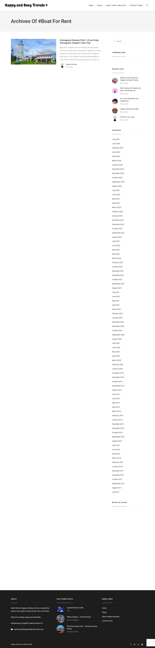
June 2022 (116, 245)
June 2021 (116, 296)
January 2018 (117, 467)
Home (91, 5)
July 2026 (116, 139)
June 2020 (116, 347)
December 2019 (118, 373)
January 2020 (117, 369)
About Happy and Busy (116, 5)
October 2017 (117, 479)
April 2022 (116, 254)
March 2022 (116, 258)
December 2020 (118, 322)
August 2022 (117, 237)
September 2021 (118, 284)
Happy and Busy (71, 64)
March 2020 (116, 360)
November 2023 (118, 173)
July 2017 (116, 492)
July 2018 (116, 445)
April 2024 (116, 156)
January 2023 (117, 216)
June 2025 (116, 144)
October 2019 (117, 381)
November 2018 (118, 428)
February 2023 (117, 212)
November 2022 (118, 224)
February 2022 (117, 262)
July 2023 (116, 190)
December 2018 (118, 424)
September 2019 (118, 386)
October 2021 (117, 279)
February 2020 (117, 364)
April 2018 (116, 454)
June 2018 (116, 450)
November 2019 (118, 377)
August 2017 (117, 488)
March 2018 (116, 458)
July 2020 (116, 343)
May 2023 (116, 199)
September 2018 (118, 437)
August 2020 (117, 339)
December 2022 (118, 220)
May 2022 (116, 250)
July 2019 (116, 394)
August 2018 (117, 441)
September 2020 (118, 335)
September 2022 (118, 233)
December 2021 (118, 271)
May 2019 (116, 403)
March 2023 (116, 207)
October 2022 (117, 229)
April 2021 (116, 305)
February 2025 (117, 148)
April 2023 (116, 203)
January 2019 (117, 420)
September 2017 (118, 484)
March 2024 (116, 161)
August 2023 (117, 186)
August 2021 (117, 288)
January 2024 (117, 165)
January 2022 (117, 267)
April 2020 (116, 356)
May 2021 (116, 301)
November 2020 (118, 326)
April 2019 (116, 407)
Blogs (99, 5)
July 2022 (116, 241)
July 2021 (116, 292)
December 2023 (118, 169)
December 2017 (118, 471)
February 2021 (117, 313)
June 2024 (116, 152)
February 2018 (117, 462)
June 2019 (116, 398)
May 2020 (116, 352)
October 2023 (117, 178)
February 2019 (117, 415)
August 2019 (117, 390)
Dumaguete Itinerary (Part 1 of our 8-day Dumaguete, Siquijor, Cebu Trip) (79, 41)
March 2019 (116, 411)
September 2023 (118, 182)
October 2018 (117, 432)
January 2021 (117, 318)
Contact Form (136, 5)
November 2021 (118, 275)
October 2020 (117, 330)
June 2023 (116, 195)
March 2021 (116, 309)
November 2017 (118, 475)
